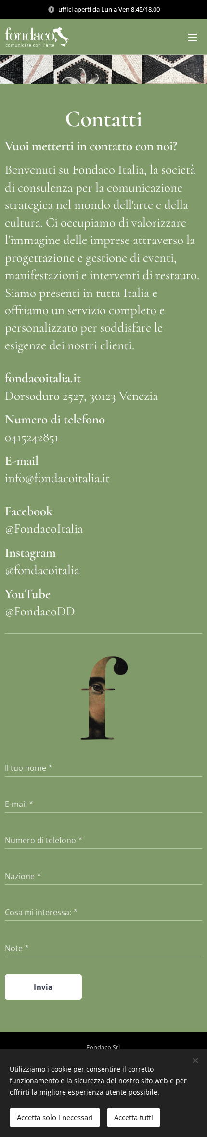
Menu (192, 37)
